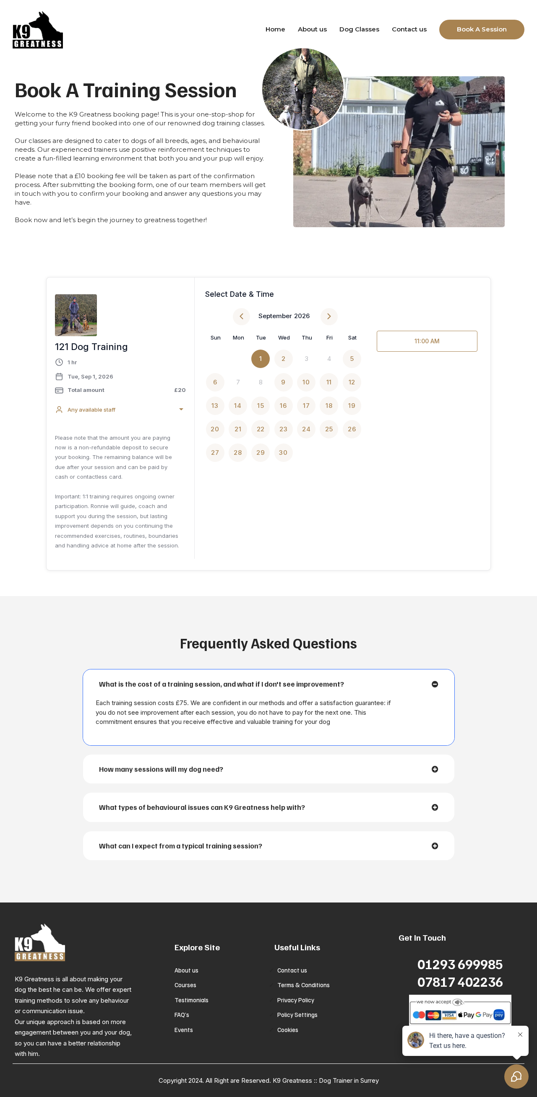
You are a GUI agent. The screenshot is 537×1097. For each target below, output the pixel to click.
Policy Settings (297, 1014)
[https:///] (92, 942)
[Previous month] (241, 316)
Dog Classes (359, 29)
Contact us (409, 29)
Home (275, 29)
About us (312, 29)
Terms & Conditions (303, 984)
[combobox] (120, 409)
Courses (185, 984)
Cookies (287, 1029)
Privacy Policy (295, 1000)
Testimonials (192, 1000)
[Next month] (329, 316)
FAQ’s (182, 1014)
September (275, 316)
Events (184, 1029)
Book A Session (482, 29)
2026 (302, 316)
